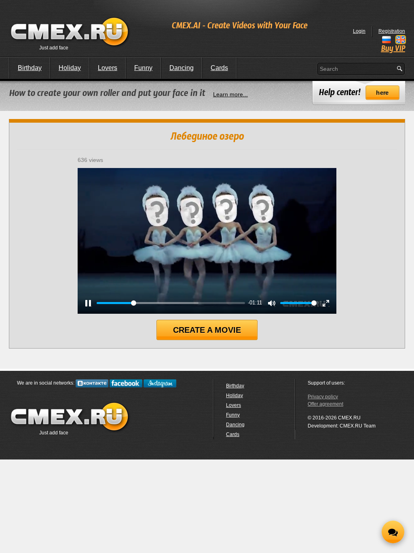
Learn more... (230, 94)
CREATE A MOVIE (207, 329)
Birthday (30, 67)
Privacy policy (323, 397)
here (382, 92)
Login (359, 31)
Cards (219, 67)
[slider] (171, 303)
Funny (143, 67)
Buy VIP (393, 49)
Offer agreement (325, 404)
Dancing (181, 67)
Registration (391, 31)
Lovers (107, 67)
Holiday (70, 67)
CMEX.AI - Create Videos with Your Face (239, 26)
